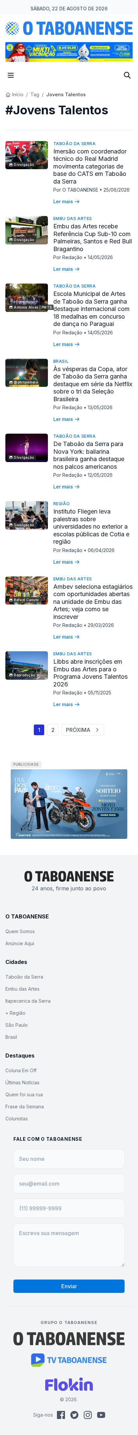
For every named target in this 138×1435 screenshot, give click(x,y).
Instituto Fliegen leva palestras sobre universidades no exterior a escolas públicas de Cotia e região (91, 526)
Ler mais (63, 201)
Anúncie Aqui (19, 943)
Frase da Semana (24, 1106)
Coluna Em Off (21, 1070)
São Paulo (16, 1025)
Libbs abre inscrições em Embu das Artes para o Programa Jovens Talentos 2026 (90, 673)
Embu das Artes (72, 218)
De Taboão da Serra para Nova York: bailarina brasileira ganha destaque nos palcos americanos (88, 455)
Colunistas (16, 1118)
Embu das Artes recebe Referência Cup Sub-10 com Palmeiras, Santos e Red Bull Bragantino (92, 237)
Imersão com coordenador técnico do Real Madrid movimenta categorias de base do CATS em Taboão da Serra (90, 166)
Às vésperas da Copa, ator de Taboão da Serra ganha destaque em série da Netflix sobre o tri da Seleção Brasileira (92, 384)
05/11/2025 (99, 692)
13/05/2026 (100, 407)
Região (61, 503)
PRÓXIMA (78, 730)
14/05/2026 (100, 257)
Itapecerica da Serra (28, 1001)
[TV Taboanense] (69, 1360)
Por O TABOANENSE (76, 190)
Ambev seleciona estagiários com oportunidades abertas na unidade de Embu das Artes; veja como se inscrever (93, 601)
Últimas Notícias (22, 1082)
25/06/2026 (117, 190)
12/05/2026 (100, 475)
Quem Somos (20, 931)
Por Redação (68, 257)
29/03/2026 (101, 625)
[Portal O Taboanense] (69, 1338)
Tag (34, 94)
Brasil (61, 361)
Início (17, 94)
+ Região (15, 1013)
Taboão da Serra (74, 143)
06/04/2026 (101, 550)
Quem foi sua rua (24, 1094)
